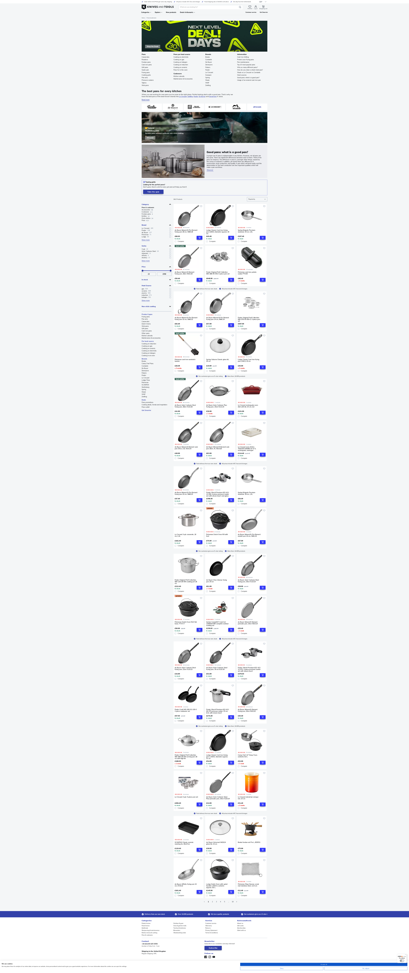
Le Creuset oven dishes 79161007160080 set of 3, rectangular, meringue (247, 448)
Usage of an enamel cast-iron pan (249, 80)
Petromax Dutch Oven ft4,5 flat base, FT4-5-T (186, 623)
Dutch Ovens (146, 324)
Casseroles (145, 57)
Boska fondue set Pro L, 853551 (249, 842)
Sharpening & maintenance (150, 930)
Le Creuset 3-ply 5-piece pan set (186, 797)
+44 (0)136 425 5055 (150, 944)
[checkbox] (170, 228)
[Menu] (405, 955)
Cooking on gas (179, 60)
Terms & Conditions (211, 933)
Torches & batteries (179, 928)
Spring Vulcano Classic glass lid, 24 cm (217, 360)
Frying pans (146, 72)
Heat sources (241, 75)
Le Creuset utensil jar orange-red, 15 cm (248, 798)
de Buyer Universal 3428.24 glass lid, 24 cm (216, 843)
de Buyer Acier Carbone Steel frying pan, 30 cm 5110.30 (216, 668)
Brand (144, 225)
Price (144, 267)
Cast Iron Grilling (243, 57)
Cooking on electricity (181, 57)
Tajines (144, 83)
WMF (207, 83)
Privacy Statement (211, 930)
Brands (144, 359)
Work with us (241, 930)
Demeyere (208, 65)
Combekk (208, 60)
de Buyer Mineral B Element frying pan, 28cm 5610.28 (184, 273)
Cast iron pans (147, 65)
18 (232, 902)
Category (145, 204)
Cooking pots (146, 75)
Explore (157, 12)
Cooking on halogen (180, 62)
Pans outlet (146, 407)
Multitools (145, 928)
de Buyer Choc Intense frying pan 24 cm (216, 581)
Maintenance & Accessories (183, 79)
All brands (257, 107)
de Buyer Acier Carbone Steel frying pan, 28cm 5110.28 (185, 406)
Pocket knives (146, 923)
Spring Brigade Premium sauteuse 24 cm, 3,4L (246, 231)
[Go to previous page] (204, 901)
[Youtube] (214, 957)
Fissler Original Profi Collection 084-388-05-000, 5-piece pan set (218, 273)
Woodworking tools (179, 933)
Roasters (145, 60)
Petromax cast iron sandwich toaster (185, 360)
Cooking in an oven (148, 356)
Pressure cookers (148, 80)
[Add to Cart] (199, 238)
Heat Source (146, 286)
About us (240, 923)
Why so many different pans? (247, 67)
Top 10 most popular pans (246, 65)
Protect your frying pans (245, 60)
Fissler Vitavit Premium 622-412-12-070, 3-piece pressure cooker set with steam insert (249, 669)
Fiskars (207, 67)
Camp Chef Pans (147, 363)
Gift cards (240, 925)
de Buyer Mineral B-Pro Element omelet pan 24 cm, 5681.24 (249, 535)
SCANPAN (145, 385)
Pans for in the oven (180, 70)
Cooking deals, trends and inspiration (154, 405)
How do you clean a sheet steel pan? (250, 70)
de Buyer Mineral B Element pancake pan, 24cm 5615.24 (248, 623)
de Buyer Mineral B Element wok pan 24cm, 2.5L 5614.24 (186, 448)
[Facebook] (206, 957)
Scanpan (208, 75)
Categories (145, 12)
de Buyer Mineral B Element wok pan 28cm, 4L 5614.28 (217, 448)
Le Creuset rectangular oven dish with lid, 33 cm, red (248, 406)
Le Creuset (209, 72)
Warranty (208, 925)
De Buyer (208, 62)
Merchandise (241, 928)
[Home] (158, 6)
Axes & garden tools (179, 925)
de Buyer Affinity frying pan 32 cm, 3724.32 (186, 885)
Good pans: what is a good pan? (248, 78)
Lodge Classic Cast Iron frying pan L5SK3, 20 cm (248, 360)
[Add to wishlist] (201, 206)
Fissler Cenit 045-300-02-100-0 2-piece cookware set (186, 710)
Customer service (210, 923)
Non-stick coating (149, 306)
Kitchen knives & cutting (149, 933)
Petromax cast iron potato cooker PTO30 (247, 273)
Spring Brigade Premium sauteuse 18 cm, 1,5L (246, 493)
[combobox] (257, 199)
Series (144, 246)
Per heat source (148, 341)
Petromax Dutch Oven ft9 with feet (217, 535)
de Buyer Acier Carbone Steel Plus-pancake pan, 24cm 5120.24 (218, 798)
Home (143, 18)
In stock (145, 280)
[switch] (402, 960)
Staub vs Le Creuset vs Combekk (248, 72)
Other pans (145, 333)
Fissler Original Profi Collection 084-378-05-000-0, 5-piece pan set (249, 319)
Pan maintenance (243, 62)
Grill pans (145, 67)
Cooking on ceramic (180, 67)
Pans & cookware (148, 207)
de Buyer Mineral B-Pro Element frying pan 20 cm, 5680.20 (186, 493)
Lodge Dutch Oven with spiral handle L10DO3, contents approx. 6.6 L (216, 885)
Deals (144, 400)
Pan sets (145, 78)
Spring (207, 78)
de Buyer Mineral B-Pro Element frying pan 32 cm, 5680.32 (186, 318)
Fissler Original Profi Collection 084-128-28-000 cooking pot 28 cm (186, 581)
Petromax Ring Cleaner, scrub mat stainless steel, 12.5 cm (248, 885)
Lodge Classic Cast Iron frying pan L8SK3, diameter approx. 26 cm (217, 231)
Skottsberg (145, 387)
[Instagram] (210, 957)
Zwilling (208, 85)
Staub (207, 80)
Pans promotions (147, 402)
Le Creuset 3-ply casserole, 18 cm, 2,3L (185, 535)
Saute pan (145, 70)
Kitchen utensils (179, 76)
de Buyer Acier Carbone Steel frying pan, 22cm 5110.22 (185, 668)
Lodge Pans (146, 380)
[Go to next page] (236, 901)
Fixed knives (146, 925)
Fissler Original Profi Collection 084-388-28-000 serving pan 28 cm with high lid (186, 756)
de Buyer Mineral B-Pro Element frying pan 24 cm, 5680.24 (217, 318)
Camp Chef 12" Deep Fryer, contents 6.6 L (248, 756)
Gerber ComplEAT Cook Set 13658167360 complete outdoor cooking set (217, 623)
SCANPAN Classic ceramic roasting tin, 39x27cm (184, 843)
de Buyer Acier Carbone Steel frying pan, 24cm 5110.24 (248, 581)
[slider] (142, 270)
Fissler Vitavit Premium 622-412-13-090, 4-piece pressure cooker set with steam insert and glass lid (217, 494)
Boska (207, 57)
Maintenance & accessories (151, 338)
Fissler (207, 70)
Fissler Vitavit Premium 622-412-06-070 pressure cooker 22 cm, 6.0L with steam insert (217, 711)
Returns (208, 928)
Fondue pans (146, 62)
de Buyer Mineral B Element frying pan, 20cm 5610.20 (248, 710)
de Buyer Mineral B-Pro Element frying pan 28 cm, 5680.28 (186, 231)
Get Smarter (146, 410)
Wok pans (145, 85)
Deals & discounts (186, 12)
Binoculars (176, 930)
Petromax (145, 382)
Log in (256, 8)
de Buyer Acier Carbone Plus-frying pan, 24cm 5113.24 (216, 406)
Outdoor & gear (178, 923)
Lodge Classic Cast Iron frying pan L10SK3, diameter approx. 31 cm (217, 756)
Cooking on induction (181, 65)
